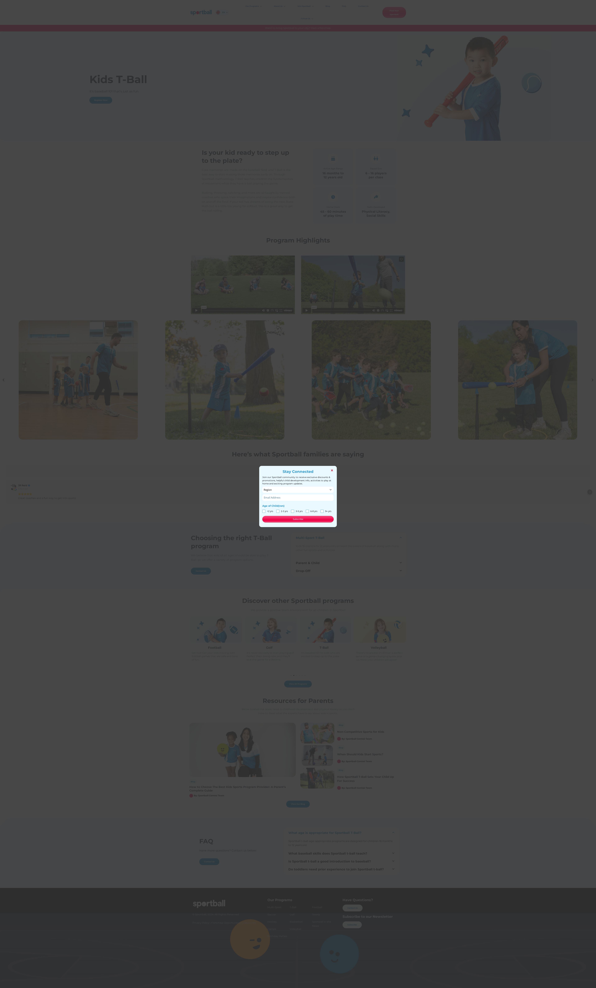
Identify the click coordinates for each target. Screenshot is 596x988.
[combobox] (298, 490)
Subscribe (298, 519)
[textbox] (295, 490)
